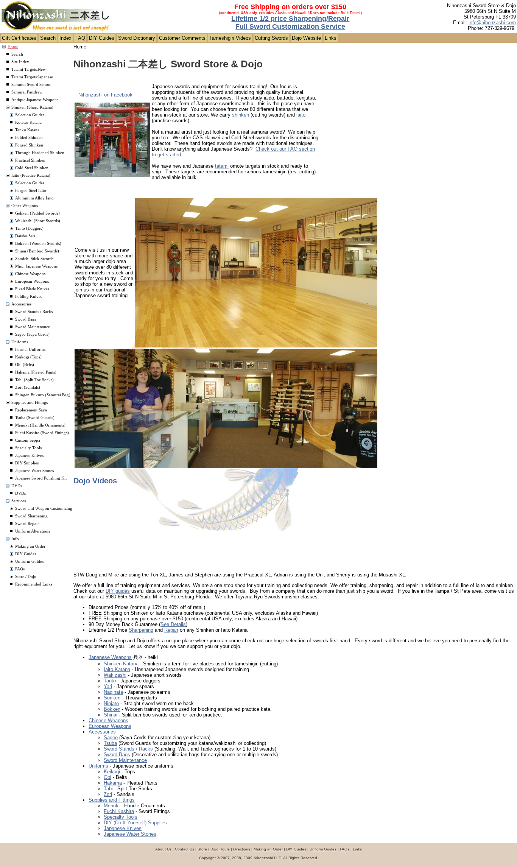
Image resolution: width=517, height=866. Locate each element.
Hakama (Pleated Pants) (35, 372)
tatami (222, 166)
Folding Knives (28, 296)
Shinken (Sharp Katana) (32, 107)
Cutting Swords (271, 38)
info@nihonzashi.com (492, 22)
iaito (300, 115)
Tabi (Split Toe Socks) (34, 380)
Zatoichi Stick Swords (34, 259)
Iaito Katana (117, 669)
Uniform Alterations (32, 531)
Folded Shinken (29, 138)
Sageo (111, 737)
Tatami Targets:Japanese (32, 77)
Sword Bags (25, 319)
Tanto (110, 681)
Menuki (112, 805)
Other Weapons (24, 206)
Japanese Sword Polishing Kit (41, 478)
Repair (171, 630)
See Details (173, 624)
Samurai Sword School (31, 85)
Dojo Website (306, 38)
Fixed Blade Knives (32, 289)
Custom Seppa (27, 440)
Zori (108, 794)
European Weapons (32, 281)
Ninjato (111, 703)
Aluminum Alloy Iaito (34, 198)
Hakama (113, 783)
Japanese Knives (29, 455)
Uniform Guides (29, 561)
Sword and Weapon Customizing (43, 508)
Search (48, 38)
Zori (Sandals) (27, 387)
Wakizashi (115, 675)
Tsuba (110, 743)
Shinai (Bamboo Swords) (37, 251)
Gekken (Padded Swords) (37, 213)
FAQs (20, 569)
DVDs (16, 486)
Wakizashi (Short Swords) (37, 221)
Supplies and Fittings (29, 402)
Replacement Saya (31, 410)
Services (18, 501)
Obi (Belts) (24, 365)
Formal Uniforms (30, 349)
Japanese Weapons (110, 657)
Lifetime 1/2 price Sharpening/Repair (290, 18)
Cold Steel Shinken (31, 168)
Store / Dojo (25, 577)
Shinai (110, 715)
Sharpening (141, 630)
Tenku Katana (27, 130)
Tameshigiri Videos (230, 38)
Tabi (108, 788)
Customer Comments (182, 38)
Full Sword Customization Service (290, 26)
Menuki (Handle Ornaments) (40, 425)
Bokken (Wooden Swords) (38, 243)
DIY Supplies (27, 463)
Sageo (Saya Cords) (32, 334)
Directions (241, 849)
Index (65, 38)
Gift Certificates (19, 38)
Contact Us (184, 849)
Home (13, 47)
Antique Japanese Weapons (34, 100)
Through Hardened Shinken (39, 153)
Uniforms (19, 342)
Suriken (112, 698)
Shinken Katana (121, 664)
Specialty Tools (28, 448)
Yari (108, 686)
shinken (240, 115)
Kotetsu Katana (28, 122)
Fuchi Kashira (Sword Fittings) (42, 433)
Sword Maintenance (32, 327)
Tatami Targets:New (28, 69)
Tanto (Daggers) (29, 228)
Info (15, 539)
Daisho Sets (25, 236)
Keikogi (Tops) (28, 357)
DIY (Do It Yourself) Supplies (135, 823)
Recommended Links (33, 584)
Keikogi (112, 771)
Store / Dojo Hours (214, 849)
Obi (107, 777)
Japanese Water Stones (34, 471)
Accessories (21, 304)
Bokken (112, 709)
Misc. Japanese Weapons (36, 266)
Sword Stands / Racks (34, 312)
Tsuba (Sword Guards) (35, 418)
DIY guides (118, 591)
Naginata (113, 692)
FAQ (80, 38)
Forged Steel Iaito (30, 190)
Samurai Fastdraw (26, 92)
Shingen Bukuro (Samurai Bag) (42, 395)
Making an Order (30, 546)
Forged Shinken (29, 145)
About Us (163, 849)
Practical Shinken (30, 160)
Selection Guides (29, 115)
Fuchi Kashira (119, 811)
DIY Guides (101, 38)
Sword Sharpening (31, 516)
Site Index (20, 62)
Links (330, 38)
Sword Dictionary (136, 38)
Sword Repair (27, 524)
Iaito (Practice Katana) (30, 175)
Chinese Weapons (30, 274)
